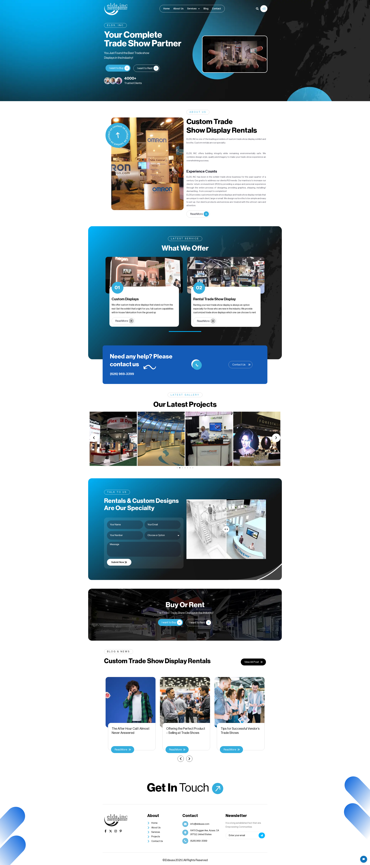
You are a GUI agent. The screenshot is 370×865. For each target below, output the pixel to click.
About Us (178, 8)
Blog (206, 8)
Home (166, 8)
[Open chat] (363, 859)
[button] (263, 9)
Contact (216, 8)
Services (192, 8)
